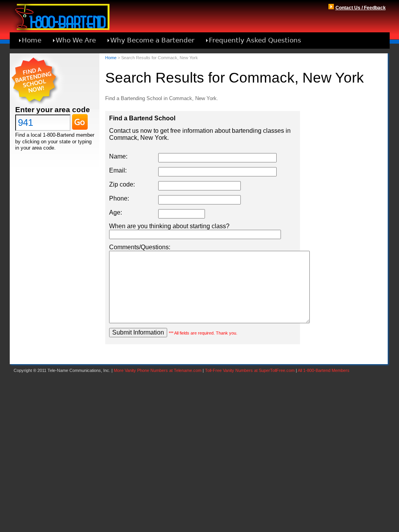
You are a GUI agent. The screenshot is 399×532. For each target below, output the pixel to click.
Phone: (119, 198)
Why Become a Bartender (152, 40)
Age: (115, 212)
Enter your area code (52, 110)
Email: (118, 170)
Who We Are (76, 40)
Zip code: (122, 184)
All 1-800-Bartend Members (324, 370)
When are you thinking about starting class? (169, 226)
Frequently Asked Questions (255, 40)
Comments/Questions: (139, 247)
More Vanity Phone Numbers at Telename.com (157, 370)
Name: (118, 156)
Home (31, 40)
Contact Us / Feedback (360, 8)
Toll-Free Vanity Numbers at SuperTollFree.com (250, 370)
